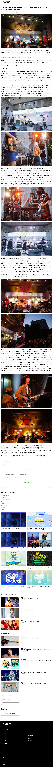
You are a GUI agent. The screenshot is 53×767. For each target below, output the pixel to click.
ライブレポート (6, 743)
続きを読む (49, 488)
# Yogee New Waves (5, 499)
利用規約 (29, 738)
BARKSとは (30, 733)
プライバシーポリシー (32, 740)
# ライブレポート (4, 507)
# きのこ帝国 (3, 497)
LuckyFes (4, 750)
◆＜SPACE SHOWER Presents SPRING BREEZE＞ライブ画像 (16, 57)
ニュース (4, 735)
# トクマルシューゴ (5, 503)
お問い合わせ (30, 735)
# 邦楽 (2, 509)
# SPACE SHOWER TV (5, 495)
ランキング (5, 738)
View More (26, 469)
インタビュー (5, 740)
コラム (4, 745)
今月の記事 (5, 733)
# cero (2, 501)
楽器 (3, 748)
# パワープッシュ (4, 505)
